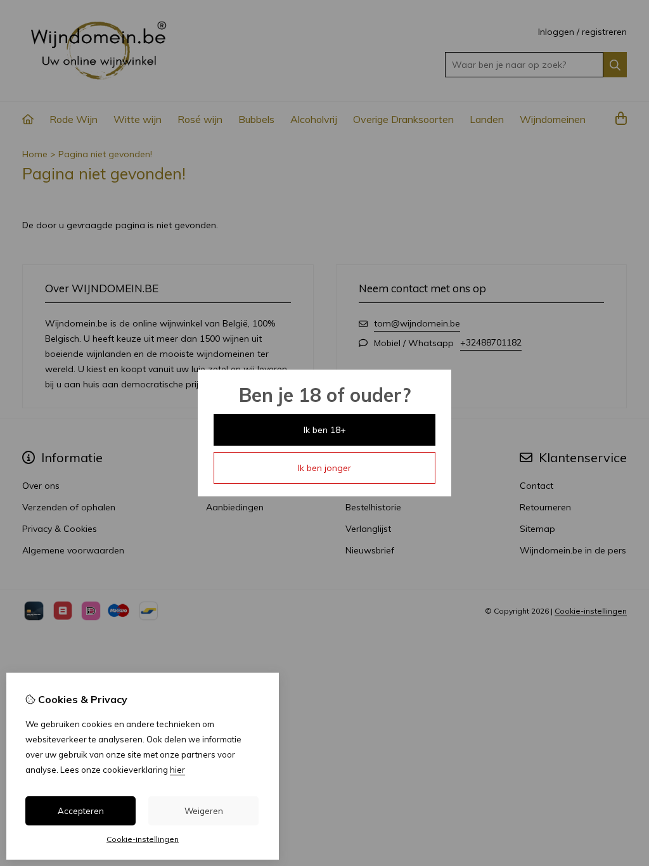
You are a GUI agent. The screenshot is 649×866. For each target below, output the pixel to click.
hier (177, 770)
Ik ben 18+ (325, 430)
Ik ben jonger (324, 468)
